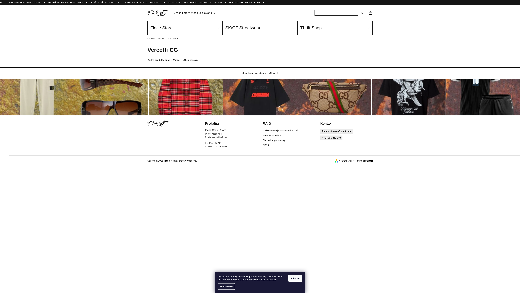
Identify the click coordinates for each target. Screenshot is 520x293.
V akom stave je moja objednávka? (280, 130)
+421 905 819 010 (331, 137)
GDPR (266, 145)
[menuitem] (185, 28)
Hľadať (361, 13)
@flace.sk (273, 73)
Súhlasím (295, 278)
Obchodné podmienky (274, 140)
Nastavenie (226, 286)
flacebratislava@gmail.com (336, 131)
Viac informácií (268, 279)
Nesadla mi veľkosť (272, 135)
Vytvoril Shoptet (347, 160)
